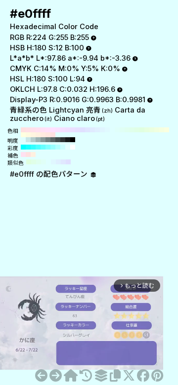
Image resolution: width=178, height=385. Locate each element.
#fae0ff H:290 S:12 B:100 (57, 129)
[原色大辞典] (71, 375)
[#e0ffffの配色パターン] (101, 375)
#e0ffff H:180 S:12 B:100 (112, 129)
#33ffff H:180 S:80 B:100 (33, 147)
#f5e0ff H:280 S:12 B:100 (62, 129)
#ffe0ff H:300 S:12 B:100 (52, 129)
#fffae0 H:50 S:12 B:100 (28, 134)
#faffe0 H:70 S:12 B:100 (166, 129)
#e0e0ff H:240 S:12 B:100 (82, 129)
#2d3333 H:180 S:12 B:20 (62, 139)
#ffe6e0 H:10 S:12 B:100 (47, 134)
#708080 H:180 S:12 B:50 (47, 139)
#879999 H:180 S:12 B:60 (43, 139)
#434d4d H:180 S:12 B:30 (57, 139)
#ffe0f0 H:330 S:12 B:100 (38, 129)
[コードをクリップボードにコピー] (115, 375)
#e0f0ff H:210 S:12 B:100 (97, 129)
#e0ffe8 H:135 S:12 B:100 (33, 161)
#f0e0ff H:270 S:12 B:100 (67, 129)
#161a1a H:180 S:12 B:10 (67, 139)
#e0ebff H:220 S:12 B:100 (92, 129)
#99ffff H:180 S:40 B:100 (52, 147)
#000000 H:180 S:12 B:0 (72, 139)
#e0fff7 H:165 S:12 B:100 (43, 161)
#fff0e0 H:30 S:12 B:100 (38, 134)
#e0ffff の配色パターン (49, 174)
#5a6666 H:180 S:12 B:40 (52, 139)
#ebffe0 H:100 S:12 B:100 (151, 129)
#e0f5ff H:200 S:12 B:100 (102, 129)
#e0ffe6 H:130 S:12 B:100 (136, 129)
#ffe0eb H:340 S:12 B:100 (33, 129)
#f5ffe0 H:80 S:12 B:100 (161, 129)
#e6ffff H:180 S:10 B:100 (67, 147)
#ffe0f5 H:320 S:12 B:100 (43, 129)
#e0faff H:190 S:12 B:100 (107, 129)
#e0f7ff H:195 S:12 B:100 (53, 161)
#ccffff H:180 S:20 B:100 (62, 147)
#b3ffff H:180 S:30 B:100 (57, 147)
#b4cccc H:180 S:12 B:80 (33, 139)
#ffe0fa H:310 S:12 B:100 (47, 129)
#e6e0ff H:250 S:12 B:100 (77, 129)
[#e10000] (55, 375)
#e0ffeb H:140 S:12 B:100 (132, 129)
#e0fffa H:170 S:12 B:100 (117, 129)
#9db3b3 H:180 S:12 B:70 (38, 139)
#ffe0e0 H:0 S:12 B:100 (52, 134)
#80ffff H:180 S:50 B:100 (47, 147)
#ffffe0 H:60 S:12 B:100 (23, 134)
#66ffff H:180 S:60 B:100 (43, 147)
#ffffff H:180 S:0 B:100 (72, 147)
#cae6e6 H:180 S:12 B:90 (28, 139)
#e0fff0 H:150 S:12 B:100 (127, 129)
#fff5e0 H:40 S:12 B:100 (33, 134)
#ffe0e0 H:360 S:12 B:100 (23, 129)
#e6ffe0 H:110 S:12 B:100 (146, 129)
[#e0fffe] (41, 375)
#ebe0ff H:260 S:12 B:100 (72, 129)
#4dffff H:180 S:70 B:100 (38, 147)
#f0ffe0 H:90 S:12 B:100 (156, 129)
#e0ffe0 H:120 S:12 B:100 (141, 129)
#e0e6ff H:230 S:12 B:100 (87, 129)
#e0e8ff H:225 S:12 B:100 (63, 161)
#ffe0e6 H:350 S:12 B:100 (28, 129)
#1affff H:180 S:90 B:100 (28, 147)
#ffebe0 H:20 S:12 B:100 (43, 134)
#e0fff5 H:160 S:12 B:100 (122, 129)
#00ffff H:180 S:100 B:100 (23, 147)
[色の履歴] (86, 375)
